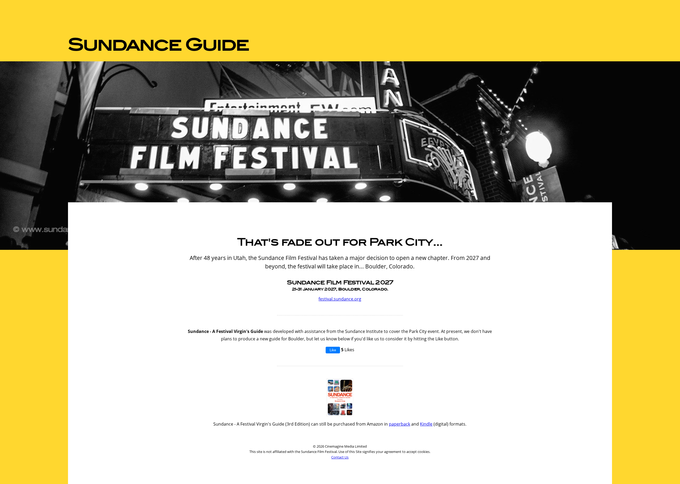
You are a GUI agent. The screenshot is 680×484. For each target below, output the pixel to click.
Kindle (426, 424)
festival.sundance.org (339, 299)
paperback (399, 424)
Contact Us (339, 457)
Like (333, 350)
